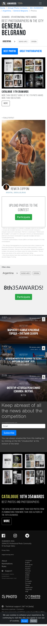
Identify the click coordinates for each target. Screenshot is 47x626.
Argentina (7, 41)
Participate (23, 217)
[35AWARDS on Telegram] (27, 536)
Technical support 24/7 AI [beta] (19, 606)
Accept (24, 621)
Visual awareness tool (9, 578)
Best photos (10, 51)
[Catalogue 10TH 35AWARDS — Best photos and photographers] (23, 469)
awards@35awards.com (9, 423)
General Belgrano (20, 193)
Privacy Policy (6, 550)
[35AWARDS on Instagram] (15, 536)
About (4, 561)
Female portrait (8, 118)
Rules (4, 566)
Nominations (7, 563)
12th (19, 3)
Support (8, 571)
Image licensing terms (8, 554)
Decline (33, 621)
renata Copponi (20, 189)
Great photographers (31, 51)
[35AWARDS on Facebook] (3, 536)
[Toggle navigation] (40, 3)
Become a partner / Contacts (13, 609)
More (6, 103)
